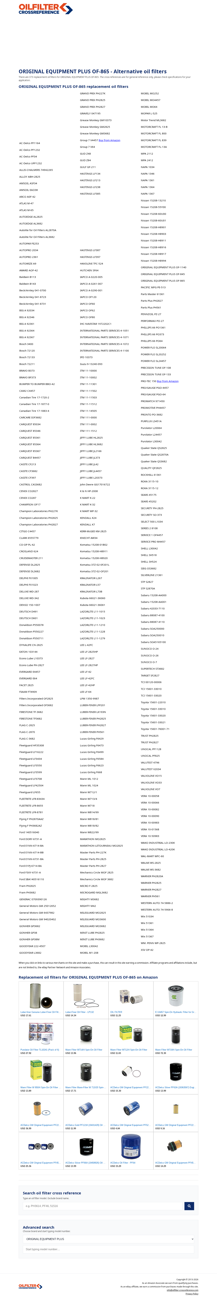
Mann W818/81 (89, 819)
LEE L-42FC (86, 645)
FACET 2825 (26, 685)
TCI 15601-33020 (151, 695)
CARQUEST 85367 (30, 451)
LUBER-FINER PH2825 (93, 718)
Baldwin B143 (27, 283)
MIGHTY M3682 (89, 899)
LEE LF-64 (85, 691)
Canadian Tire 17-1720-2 (34, 397)
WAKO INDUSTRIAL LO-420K (158, 849)
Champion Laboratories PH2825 (38, 517)
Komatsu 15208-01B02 (93, 544)
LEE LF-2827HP (89, 665)
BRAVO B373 (27, 370)
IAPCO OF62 (87, 310)
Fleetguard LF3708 (30, 778)
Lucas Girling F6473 (92, 745)
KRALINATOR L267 (91, 578)
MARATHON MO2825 (93, 839)
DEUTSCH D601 (28, 618)
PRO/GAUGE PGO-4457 (155, 387)
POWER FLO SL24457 (153, 361)
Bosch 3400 (26, 344)
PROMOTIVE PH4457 (153, 407)
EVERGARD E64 (28, 678)
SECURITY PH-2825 (152, 508)
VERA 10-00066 (150, 802)
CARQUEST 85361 (30, 437)
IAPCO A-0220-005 (91, 277)
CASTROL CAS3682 (30, 484)
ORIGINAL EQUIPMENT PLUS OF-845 (163, 274)
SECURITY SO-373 (151, 514)
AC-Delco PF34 (28, 156)
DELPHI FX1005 (28, 578)
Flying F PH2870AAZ (31, 819)
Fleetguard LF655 (29, 792)
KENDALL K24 (88, 517)
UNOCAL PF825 (150, 755)
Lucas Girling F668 (91, 772)
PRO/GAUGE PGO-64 (153, 394)
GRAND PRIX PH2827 (92, 106)
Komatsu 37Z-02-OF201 (94, 571)
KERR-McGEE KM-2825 (93, 531)
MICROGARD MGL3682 (94, 892)
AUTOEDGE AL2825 (31, 216)
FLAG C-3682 (27, 738)
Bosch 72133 (27, 357)
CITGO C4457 (27, 531)
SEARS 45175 (148, 494)
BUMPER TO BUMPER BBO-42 (37, 384)
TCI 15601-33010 (151, 689)
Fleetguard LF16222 (31, 752)
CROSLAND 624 (28, 551)
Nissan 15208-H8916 (153, 247)
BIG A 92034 (26, 310)
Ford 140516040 (29, 832)
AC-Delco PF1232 (29, 150)
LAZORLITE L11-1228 (92, 631)
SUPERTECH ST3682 (152, 668)
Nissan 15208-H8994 (153, 260)
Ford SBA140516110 (31, 879)
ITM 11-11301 (88, 384)
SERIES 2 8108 (149, 528)
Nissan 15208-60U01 (153, 220)
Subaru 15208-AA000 (153, 595)
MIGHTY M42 (88, 906)
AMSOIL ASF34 (28, 183)
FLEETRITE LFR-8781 (31, 812)
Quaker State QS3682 (154, 461)
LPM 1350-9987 (89, 698)
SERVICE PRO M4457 (153, 541)
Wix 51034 (147, 916)
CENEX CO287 (27, 497)
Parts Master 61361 (152, 294)
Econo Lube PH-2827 (31, 665)
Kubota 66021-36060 (92, 598)
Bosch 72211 (27, 364)
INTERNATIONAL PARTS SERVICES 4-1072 (104, 344)
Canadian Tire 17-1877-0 (34, 404)
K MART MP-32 (89, 511)
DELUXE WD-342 (29, 598)
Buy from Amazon (109, 140)
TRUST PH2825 (150, 735)
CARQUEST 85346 (30, 430)
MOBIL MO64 (149, 106)
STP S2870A (148, 588)
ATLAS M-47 (26, 203)
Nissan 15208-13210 (153, 200)
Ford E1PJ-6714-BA (30, 865)
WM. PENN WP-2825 (153, 943)
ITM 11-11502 (88, 390)
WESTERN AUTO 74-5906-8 (157, 909)
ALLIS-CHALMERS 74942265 (36, 170)
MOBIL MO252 (150, 93)
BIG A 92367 (26, 337)
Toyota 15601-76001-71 (155, 729)
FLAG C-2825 (27, 725)
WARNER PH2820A (152, 876)
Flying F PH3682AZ (30, 825)
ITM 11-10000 (88, 370)
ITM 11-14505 (88, 410)
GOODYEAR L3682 (30, 952)
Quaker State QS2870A (155, 454)
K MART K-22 (87, 497)
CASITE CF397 (27, 477)
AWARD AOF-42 (28, 270)
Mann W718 (87, 805)
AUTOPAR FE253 (29, 243)
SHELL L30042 (149, 548)
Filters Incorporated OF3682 (36, 705)
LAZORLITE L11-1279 (92, 638)
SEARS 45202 (148, 501)
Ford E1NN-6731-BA (31, 859)
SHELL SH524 (149, 561)
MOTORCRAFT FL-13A (154, 146)
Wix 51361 (147, 923)
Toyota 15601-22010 (153, 702)
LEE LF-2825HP (89, 651)
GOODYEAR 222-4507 (32, 946)
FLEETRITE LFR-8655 (31, 805)
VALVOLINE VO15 (151, 775)
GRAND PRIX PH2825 (92, 100)
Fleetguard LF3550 (30, 765)
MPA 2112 (147, 153)
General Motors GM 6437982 (36, 912)
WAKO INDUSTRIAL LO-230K (158, 842)
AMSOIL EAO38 (28, 190)
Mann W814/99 (89, 812)
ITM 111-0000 (88, 417)
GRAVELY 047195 (90, 113)
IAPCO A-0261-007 (91, 283)
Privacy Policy (192, 1293)
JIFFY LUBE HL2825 (91, 437)
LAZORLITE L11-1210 (92, 625)
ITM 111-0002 (88, 424)
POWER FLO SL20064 (153, 347)
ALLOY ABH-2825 (29, 176)
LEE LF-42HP (87, 685)
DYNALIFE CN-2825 (31, 645)
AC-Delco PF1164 (29, 143)
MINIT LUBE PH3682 (92, 939)
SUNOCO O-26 (150, 655)
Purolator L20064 (151, 428)
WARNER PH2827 (151, 889)
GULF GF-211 (88, 167)
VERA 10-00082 (150, 809)
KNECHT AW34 (88, 538)
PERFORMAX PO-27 (152, 321)
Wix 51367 (147, 936)
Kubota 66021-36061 (92, 605)
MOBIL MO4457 (150, 100)
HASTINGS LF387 (90, 250)
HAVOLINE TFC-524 (91, 263)
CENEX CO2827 (28, 491)
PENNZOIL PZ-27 (151, 314)
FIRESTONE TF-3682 (31, 712)
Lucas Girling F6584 (92, 758)
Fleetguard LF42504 (31, 785)
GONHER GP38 (28, 932)
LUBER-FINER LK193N (93, 712)
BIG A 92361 (26, 323)
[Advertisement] (108, 41)
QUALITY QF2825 (151, 468)
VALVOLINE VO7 (150, 789)
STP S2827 (147, 581)
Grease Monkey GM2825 (95, 126)
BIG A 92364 (26, 330)
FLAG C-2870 (27, 732)
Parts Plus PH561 (151, 307)
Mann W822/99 (89, 832)
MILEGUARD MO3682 (93, 926)
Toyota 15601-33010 (153, 709)
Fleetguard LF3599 (30, 772)
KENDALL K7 (87, 524)
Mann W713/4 (88, 798)
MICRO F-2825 (88, 885)
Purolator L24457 (151, 434)
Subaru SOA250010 (152, 635)
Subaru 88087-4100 (153, 615)
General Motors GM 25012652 (37, 906)
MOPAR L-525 (149, 113)
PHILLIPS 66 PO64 (152, 341)
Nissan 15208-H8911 (153, 240)
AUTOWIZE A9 (27, 263)
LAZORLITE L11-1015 (92, 611)
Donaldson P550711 (31, 638)
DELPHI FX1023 (28, 584)
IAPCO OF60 (87, 303)
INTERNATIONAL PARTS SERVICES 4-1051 (104, 330)
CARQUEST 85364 (30, 444)
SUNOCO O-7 (149, 662)
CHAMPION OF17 (30, 504)
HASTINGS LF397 (90, 257)
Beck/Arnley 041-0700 (32, 290)
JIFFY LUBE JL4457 (91, 471)
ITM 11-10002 (88, 377)
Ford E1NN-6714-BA (31, 845)
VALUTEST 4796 (150, 762)
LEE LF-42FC (87, 678)
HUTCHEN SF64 (89, 270)
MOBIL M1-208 (89, 952)
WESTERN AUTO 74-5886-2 (157, 903)
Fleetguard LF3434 (30, 758)
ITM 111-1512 (88, 430)
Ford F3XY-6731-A (30, 872)
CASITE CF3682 (28, 471)
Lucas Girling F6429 (92, 738)
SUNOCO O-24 (150, 648)
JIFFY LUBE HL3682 (91, 444)
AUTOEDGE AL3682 (31, 223)
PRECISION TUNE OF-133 (156, 374)
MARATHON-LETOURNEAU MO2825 (101, 845)
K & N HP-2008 (89, 491)
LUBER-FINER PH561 (92, 732)
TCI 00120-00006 (151, 682)
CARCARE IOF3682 (30, 417)
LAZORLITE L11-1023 (92, 618)
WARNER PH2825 (151, 882)
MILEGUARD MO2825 (93, 912)
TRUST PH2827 (150, 742)
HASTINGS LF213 (90, 180)
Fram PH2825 (27, 885)
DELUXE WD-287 (29, 591)
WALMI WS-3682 (151, 869)
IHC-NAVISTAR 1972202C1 (96, 323)
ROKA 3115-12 (149, 488)
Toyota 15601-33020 (153, 715)
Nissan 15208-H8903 (153, 233)
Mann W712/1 (88, 792)
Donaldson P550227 (31, 631)
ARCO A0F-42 (27, 196)
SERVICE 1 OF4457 (152, 535)
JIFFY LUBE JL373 (90, 457)
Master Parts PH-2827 (93, 865)
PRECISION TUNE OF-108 (156, 367)
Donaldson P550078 (31, 625)
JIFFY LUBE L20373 (91, 477)
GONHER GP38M (29, 939)
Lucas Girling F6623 (92, 765)
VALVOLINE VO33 (151, 782)
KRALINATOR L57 (90, 584)
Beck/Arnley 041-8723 (32, 297)
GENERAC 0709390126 (33, 899)
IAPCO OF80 (87, 317)
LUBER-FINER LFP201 (92, 705)
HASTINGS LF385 (90, 193)
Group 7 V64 (87, 146)
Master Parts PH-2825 (93, 859)
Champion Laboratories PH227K (38, 511)
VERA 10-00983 (150, 822)
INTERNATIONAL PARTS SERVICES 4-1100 (104, 350)
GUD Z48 (85, 153)
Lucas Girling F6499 (92, 752)
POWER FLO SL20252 (153, 354)
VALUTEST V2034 (151, 769)
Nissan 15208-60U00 (153, 213)
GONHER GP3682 (29, 926)
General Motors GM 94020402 (37, 919)
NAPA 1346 (147, 173)
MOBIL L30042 (89, 946)
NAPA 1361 (147, 180)
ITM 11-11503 (88, 397)
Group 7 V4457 (89, 140)
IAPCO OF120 (88, 297)
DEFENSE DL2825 (29, 564)
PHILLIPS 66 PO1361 (153, 327)
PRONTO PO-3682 (152, 414)
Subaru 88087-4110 (153, 621)
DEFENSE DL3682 (29, 571)
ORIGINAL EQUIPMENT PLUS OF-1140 (163, 267)
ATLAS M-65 (26, 210)
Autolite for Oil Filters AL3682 (37, 237)
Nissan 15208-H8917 (153, 254)
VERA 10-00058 (150, 796)
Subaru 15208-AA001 (153, 601)
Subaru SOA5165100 (153, 642)
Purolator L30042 (151, 441)
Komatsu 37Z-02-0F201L (94, 564)
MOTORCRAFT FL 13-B (154, 126)
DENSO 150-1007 (29, 605)
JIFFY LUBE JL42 (89, 464)
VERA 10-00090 (150, 816)
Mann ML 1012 (89, 778)
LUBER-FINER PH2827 (93, 725)
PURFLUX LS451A (151, 421)
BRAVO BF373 (27, 377)
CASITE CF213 (27, 464)
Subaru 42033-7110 (153, 608)
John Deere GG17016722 (95, 484)
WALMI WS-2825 (151, 862)
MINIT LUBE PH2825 (92, 932)
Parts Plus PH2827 (152, 300)
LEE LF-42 (85, 671)
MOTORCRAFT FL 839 (153, 140)
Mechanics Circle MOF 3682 (96, 879)
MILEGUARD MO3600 (93, 919)
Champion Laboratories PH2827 (38, 524)
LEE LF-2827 (87, 658)
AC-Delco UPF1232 (30, 163)
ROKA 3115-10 (149, 481)
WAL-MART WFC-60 (152, 856)
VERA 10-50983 (150, 836)
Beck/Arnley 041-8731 (32, 303)
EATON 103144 (28, 651)
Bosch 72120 (27, 350)
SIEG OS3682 (148, 568)
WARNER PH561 (150, 896)
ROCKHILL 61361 (151, 474)
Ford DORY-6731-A (30, 839)
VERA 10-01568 (150, 829)
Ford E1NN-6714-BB (31, 852)
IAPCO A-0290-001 (91, 290)
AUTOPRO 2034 (28, 250)
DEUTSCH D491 (28, 611)
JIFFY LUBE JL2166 (91, 451)
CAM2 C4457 (27, 390)
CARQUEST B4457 (30, 457)
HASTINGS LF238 (90, 187)
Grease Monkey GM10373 (96, 120)
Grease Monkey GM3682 (95, 133)
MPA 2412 (147, 160)
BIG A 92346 (26, 317)
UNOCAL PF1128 (151, 749)
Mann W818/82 (89, 825)
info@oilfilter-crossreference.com (182, 1290)
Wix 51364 (147, 929)
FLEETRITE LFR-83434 (32, 798)
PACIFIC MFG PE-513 (153, 287)
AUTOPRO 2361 (28, 257)
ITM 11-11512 (88, 404)
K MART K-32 (87, 504)
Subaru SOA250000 (152, 628)
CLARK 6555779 (28, 538)
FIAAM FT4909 (28, 691)
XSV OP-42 (147, 949)
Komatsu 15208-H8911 (94, 551)
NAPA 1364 (147, 187)
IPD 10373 (86, 357)
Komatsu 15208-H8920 (94, 558)
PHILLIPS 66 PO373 (152, 334)
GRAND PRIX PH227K (92, 93)
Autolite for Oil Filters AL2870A (37, 230)
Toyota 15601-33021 (153, 722)
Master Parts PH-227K (93, 852)
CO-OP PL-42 (27, 544)
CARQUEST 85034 (30, 424)
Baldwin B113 (27, 277)
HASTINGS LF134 (90, 173)
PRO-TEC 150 (148, 381)
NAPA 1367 (147, 193)
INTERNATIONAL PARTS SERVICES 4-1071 (104, 337)
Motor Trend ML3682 (153, 120)
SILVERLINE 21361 (152, 575)
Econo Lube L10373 (31, 658)
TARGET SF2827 (150, 675)
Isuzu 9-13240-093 (91, 364)
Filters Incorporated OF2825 (36, 698)
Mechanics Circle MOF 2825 (96, 872)
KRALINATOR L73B (91, 591)
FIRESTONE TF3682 (30, 718)
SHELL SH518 (149, 555)
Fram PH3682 (27, 892)
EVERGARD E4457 (29, 671)
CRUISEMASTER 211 (31, 558)
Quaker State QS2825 (154, 448)
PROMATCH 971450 (153, 401)
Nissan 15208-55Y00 (153, 207)
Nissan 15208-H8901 (153, 227)
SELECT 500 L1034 (152, 521)
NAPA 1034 (147, 167)
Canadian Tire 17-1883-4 (34, 410)
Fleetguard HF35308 (31, 745)
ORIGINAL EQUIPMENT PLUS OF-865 (163, 280)
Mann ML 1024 (89, 785)
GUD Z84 (85, 160)
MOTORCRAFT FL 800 (153, 133)
